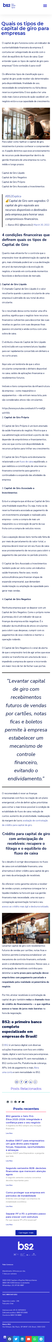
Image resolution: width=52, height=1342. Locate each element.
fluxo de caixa (26, 461)
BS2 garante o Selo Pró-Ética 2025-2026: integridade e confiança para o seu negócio (24, 1119)
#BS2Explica (13, 196)
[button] (45, 6)
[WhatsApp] (35, 1082)
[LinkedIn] (31, 1082)
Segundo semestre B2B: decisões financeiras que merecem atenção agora (26, 1171)
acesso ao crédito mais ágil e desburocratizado (25, 906)
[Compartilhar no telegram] (41, 1339)
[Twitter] (26, 1082)
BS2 (6, 1045)
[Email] (17, 1082)
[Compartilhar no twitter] (16, 1339)
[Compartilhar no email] (28, 1339)
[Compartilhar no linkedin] (22, 1339)
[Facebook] (21, 1082)
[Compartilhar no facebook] (10, 1339)
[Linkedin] (8, 1102)
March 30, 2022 (41, 224)
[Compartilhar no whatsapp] (35, 1339)
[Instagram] (12, 1102)
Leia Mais (9, 1133)
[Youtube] (23, 1102)
